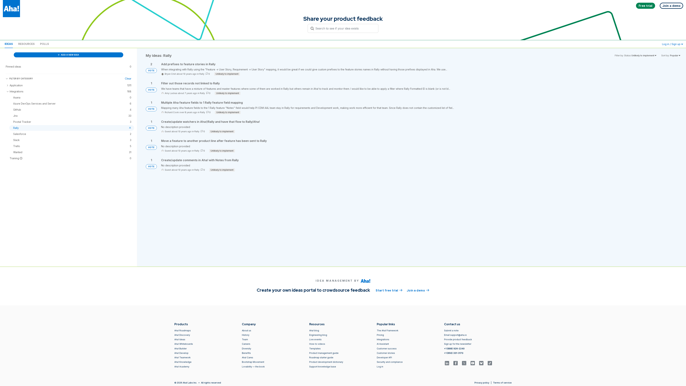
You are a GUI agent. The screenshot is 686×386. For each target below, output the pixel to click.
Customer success (387, 348)
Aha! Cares (247, 357)
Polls (44, 44)
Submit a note (451, 330)
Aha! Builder (180, 348)
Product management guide (324, 353)
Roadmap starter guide (321, 357)
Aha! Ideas (179, 339)
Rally (201, 74)
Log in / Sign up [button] (671, 44)
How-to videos (317, 344)
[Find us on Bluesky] (481, 363)
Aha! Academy (181, 366)
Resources (26, 44)
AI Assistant (383, 344)
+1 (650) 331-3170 (453, 353)
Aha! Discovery (182, 335)
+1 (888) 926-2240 (454, 348)
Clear (128, 78)
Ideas (9, 44)
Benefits (246, 353)
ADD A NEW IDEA (69, 54)
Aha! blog (314, 330)
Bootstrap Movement (253, 362)
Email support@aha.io (455, 335)
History (245, 335)
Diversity (246, 348)
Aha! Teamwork (182, 357)
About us (246, 330)
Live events (315, 339)
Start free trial (389, 290)
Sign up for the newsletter (457, 344)
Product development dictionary (326, 362)
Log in (380, 366)
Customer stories (386, 353)
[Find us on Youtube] (473, 363)
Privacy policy (481, 382)
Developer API (384, 357)
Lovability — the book (253, 366)
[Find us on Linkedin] (447, 363)
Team (245, 339)
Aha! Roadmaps (182, 330)
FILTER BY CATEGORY (21, 78)
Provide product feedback (458, 339)
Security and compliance (390, 362)
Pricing (380, 335)
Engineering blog (318, 335)
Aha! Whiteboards (183, 344)
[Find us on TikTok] (490, 363)
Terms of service (502, 382)
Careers (246, 344)
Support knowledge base (322, 366)
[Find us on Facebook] (455, 363)
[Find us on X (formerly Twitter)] (464, 363)
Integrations (383, 339)
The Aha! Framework (387, 330)
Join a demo (418, 290)
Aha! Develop (181, 353)
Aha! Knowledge (183, 362)
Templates (315, 348)
